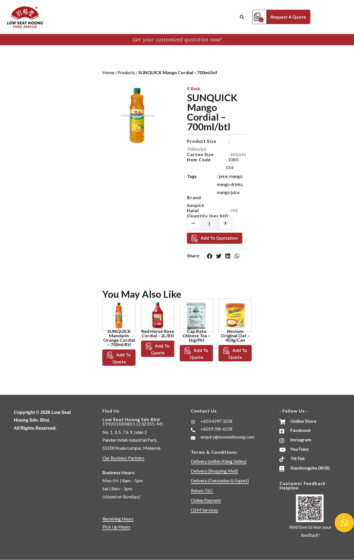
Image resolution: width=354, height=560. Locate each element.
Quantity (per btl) (207, 215)
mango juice (228, 192)
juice (223, 176)
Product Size (201, 141)
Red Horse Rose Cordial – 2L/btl (157, 333)
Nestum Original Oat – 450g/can (235, 335)
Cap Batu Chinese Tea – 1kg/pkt (196, 335)
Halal (193, 210)
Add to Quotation (219, 237)
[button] (242, 17)
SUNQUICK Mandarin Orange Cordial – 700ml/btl (119, 337)
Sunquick (195, 205)
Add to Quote (121, 358)
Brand (194, 197)
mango (235, 176)
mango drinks (230, 184)
